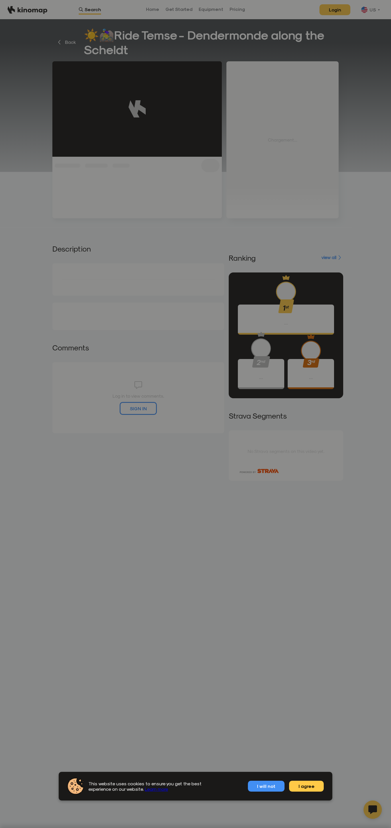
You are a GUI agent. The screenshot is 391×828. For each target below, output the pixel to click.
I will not (266, 786)
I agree (307, 786)
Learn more (156, 789)
